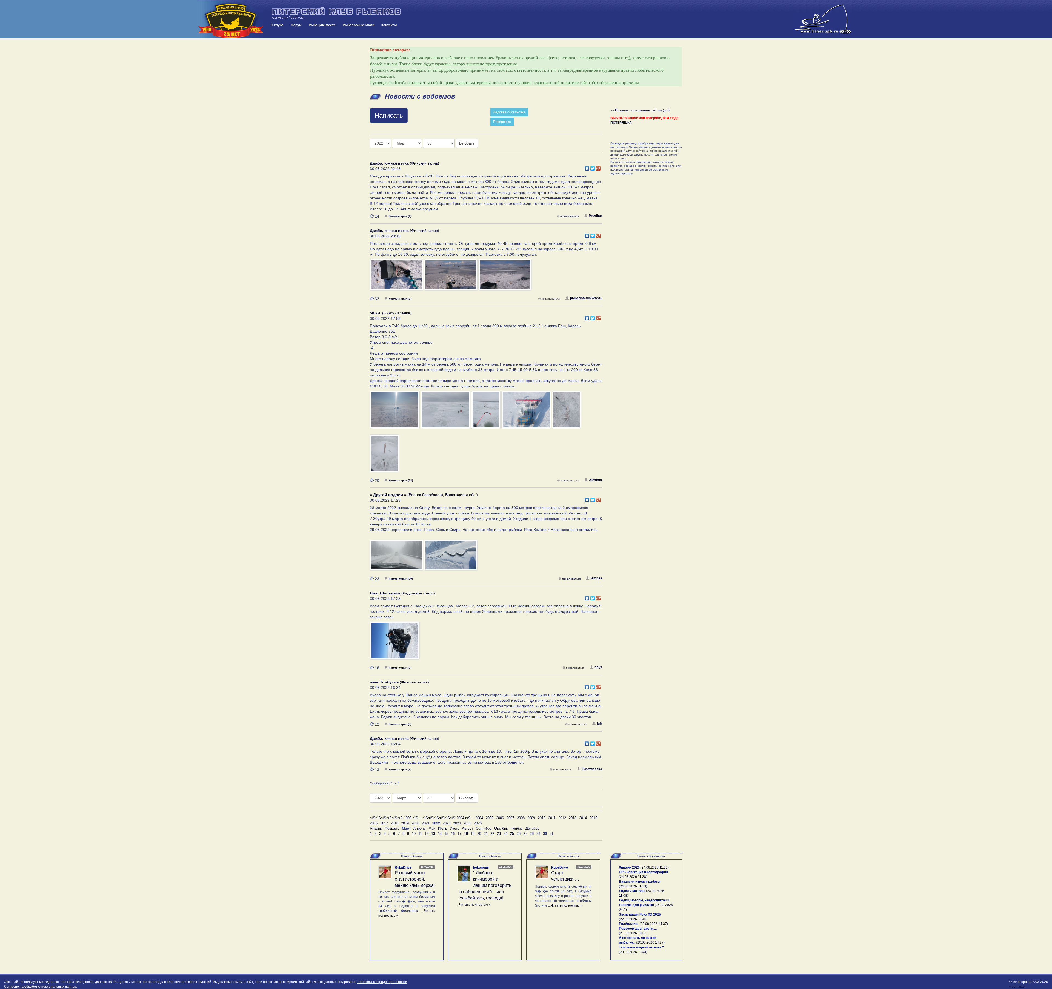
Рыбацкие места (322, 25)
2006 (500, 818)
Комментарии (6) (400, 769)
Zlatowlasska (592, 769)
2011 (552, 818)
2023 (446, 823)
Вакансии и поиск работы (639, 882)
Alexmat (595, 480)
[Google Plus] (598, 167)
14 (440, 834)
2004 (479, 818)
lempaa (596, 578)
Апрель (419, 828)
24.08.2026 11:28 (633, 877)
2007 (510, 818)
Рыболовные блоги (358, 25)
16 (453, 834)
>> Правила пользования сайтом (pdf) (640, 110)
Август (467, 828)
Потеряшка (502, 122)
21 (486, 834)
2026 (478, 823)
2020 (415, 823)
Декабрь (532, 828)
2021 (426, 823)
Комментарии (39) (401, 578)
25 (512, 834)
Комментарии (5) (400, 298)
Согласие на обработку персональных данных (40, 986)
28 (532, 834)
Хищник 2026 (629, 867)
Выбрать (466, 143)
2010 (541, 818)
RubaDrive (403, 867)
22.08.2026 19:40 (633, 919)
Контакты (389, 25)
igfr (599, 724)
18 (466, 834)
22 (492, 834)
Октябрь (501, 828)
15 (446, 834)
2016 (374, 823)
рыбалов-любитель (586, 298)
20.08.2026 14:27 (650, 942)
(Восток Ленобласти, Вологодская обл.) (424, 495)
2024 (457, 823)
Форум (296, 25)
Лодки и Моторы (632, 891)
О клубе (277, 25)
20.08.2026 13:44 (633, 952)
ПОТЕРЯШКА (621, 123)
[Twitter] (593, 167)
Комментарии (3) (400, 667)
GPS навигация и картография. (644, 872)
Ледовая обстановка (509, 112)
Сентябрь (483, 828)
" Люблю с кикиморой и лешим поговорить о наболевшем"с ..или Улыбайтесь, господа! (485, 885)
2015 (593, 818)
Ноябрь (517, 828)
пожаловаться (569, 216)
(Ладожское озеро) (402, 593)
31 (551, 834)
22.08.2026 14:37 (654, 924)
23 (499, 834)
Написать (389, 115)
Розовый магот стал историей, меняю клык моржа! (415, 879)
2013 (572, 818)
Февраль (392, 828)
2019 (405, 823)
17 (459, 834)
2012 (562, 818)
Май (431, 828)
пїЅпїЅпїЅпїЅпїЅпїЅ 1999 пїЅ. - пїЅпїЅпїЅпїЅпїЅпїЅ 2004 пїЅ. (421, 818)
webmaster (1017, 986)
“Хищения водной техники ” (641, 947)
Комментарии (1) (400, 216)
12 (426, 834)
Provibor (595, 216)
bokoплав (481, 867)
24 (505, 834)
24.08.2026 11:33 (655, 867)
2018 (394, 823)
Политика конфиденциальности (382, 982)
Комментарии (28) (401, 480)
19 (472, 834)
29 (538, 834)
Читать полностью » (475, 905)
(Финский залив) (404, 163)
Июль (454, 828)
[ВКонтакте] (587, 167)
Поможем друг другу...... (638, 928)
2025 (467, 823)
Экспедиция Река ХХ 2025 (640, 914)
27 (525, 834)
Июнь (442, 828)
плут (598, 667)
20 (479, 834)
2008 (521, 818)
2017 (384, 823)
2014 (583, 818)
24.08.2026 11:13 (633, 886)
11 (420, 834)
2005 (489, 818)
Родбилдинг (629, 924)
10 (414, 834)
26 (519, 834)
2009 (531, 818)
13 (433, 834)
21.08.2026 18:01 (633, 933)
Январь (376, 828)
